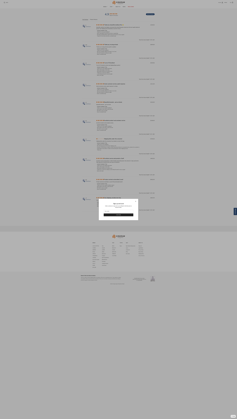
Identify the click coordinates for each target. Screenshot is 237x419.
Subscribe (118, 214)
